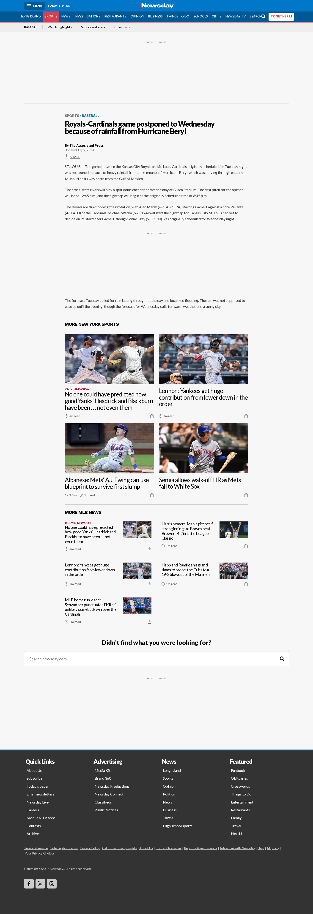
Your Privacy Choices (40, 853)
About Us (34, 770)
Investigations (87, 16)
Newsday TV (235, 16)
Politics (169, 794)
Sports (51, 16)
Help (261, 848)
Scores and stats (93, 27)
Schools (200, 16)
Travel (236, 825)
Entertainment (242, 802)
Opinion (137, 16)
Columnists (122, 27)
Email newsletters (40, 794)
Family (236, 817)
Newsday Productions (112, 786)
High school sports (177, 825)
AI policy (273, 848)
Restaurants (115, 16)
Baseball (30, 27)
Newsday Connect (109, 794)
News (65, 16)
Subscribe (34, 778)
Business (155, 16)
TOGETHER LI (281, 16)
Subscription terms (64, 848)
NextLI (236, 833)
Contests (34, 825)
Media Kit (102, 770)
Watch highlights (60, 27)
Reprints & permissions (200, 848)
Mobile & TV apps (41, 817)
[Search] (282, 659)
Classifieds (103, 802)
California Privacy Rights (119, 848)
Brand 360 (103, 778)
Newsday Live (38, 802)
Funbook (238, 770)
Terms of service (36, 848)
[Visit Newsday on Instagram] (52, 884)
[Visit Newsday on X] (40, 884)
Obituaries (239, 778)
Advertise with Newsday (237, 848)
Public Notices (106, 810)
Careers (33, 810)
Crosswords (240, 786)
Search (256, 16)
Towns (168, 817)
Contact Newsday (168, 848)
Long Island (31, 16)
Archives (33, 833)
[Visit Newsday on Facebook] (29, 884)
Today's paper (38, 786)
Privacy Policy (90, 848)
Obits (216, 16)
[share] (151, 416)
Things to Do (178, 16)
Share (75, 157)
